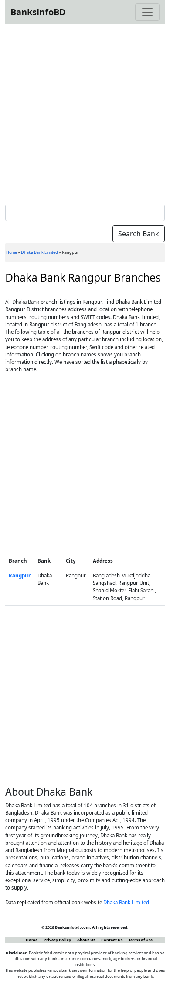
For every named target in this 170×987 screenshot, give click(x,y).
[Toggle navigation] (147, 12)
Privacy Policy (57, 940)
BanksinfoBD (38, 12)
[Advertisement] (85, 113)
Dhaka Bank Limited (39, 252)
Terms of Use (141, 940)
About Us (86, 940)
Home (11, 252)
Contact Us (111, 940)
